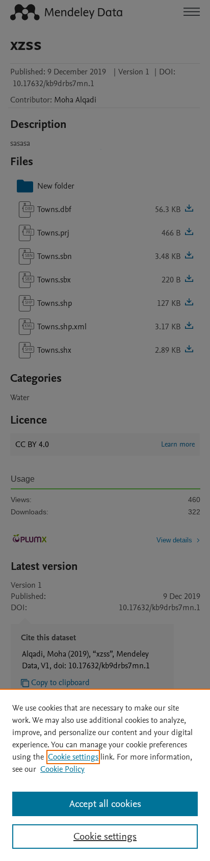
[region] (105, 775)
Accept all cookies (105, 804)
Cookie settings (73, 757)
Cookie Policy (62, 769)
